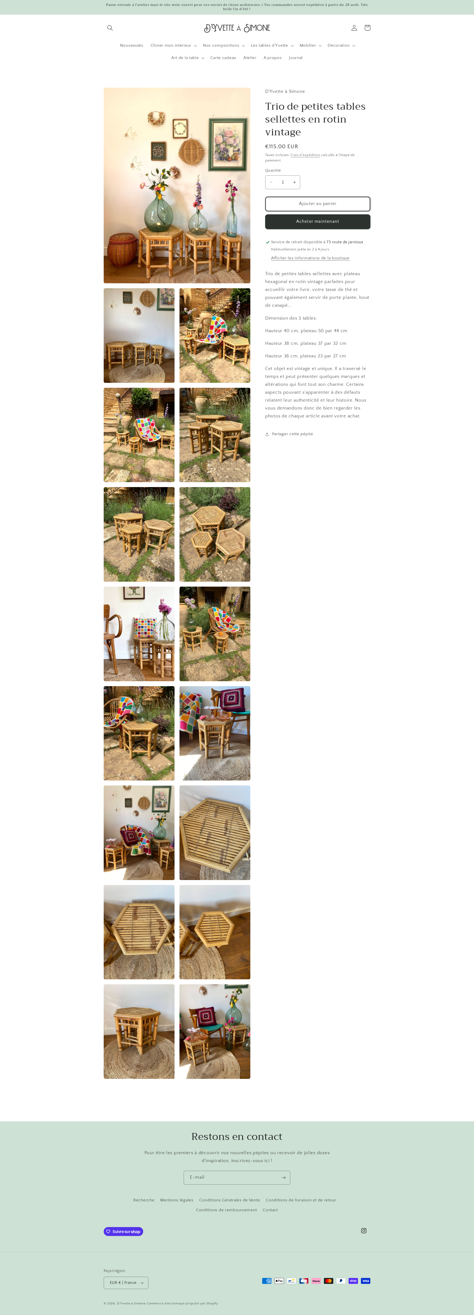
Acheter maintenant (317, 221)
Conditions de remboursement (226, 1210)
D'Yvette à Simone (131, 1303)
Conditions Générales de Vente (229, 1200)
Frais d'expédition (305, 155)
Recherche (143, 1200)
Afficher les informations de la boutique (310, 258)
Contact (270, 1210)
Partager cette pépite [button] (292, 434)
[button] (110, 27)
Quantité (273, 170)
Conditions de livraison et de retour (301, 1200)
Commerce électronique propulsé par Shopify (182, 1303)
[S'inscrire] (283, 1178)
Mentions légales (177, 1200)
